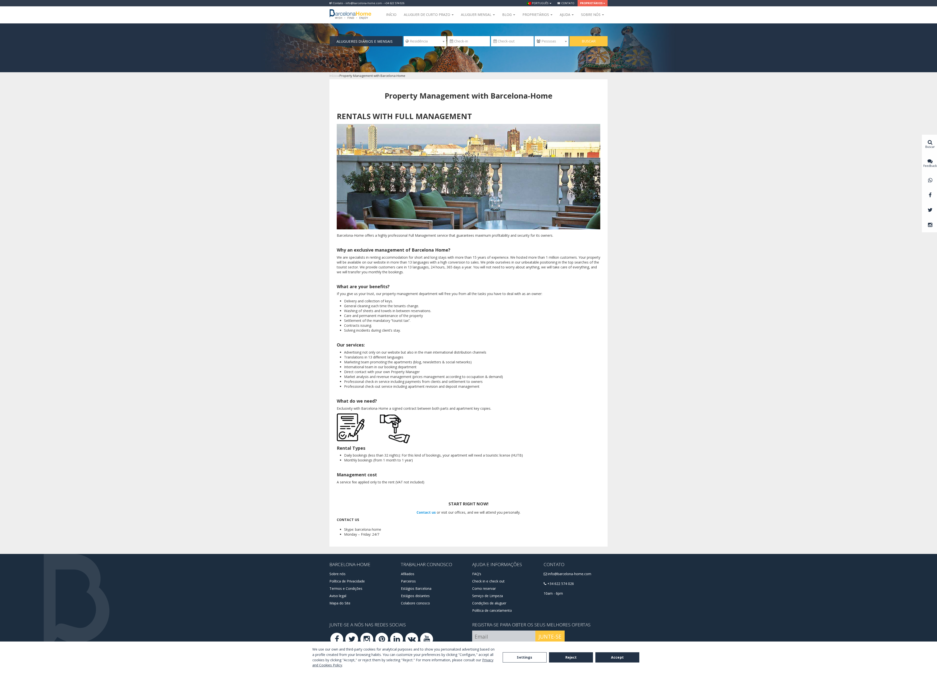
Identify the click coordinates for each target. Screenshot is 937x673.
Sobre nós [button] (591, 14)
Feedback (930, 166)
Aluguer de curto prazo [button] (427, 14)
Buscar (589, 41)
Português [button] (540, 3)
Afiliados (407, 573)
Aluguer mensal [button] (476, 14)
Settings (524, 657)
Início (391, 14)
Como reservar (484, 588)
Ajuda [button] (565, 14)
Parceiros (408, 581)
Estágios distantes (415, 595)
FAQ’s (476, 573)
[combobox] (425, 41)
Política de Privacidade (347, 581)
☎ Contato (565, 3)
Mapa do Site (339, 603)
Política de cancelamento (492, 610)
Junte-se (550, 636)
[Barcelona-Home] (350, 11)
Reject (571, 657)
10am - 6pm (553, 593)
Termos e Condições (345, 588)
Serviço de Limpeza (487, 595)
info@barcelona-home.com (569, 573)
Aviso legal (337, 595)
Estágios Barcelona (416, 588)
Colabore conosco (415, 603)
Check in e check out (488, 581)
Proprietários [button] (591, 3)
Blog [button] (507, 14)
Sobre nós (337, 573)
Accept (617, 657)
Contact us (426, 512)
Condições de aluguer (489, 603)
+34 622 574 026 (560, 583)
